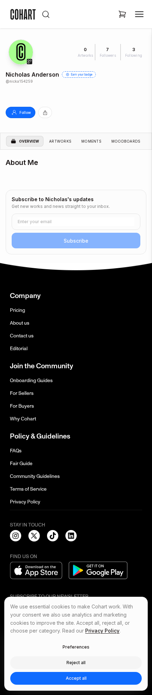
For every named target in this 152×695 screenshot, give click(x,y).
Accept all (76, 678)
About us (19, 323)
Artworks (60, 141)
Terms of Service (28, 489)
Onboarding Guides (31, 380)
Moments (91, 141)
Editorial (19, 348)
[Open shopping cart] (122, 14)
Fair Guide (21, 463)
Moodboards (126, 141)
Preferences (76, 647)
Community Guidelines (35, 476)
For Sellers (22, 393)
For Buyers (22, 406)
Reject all (76, 662)
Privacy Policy (25, 501)
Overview (29, 141)
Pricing (17, 310)
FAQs (16, 450)
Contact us (22, 335)
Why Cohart (23, 418)
